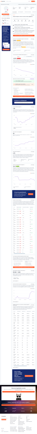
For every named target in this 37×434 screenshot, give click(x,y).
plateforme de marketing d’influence (14, 389)
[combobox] (24, 102)
